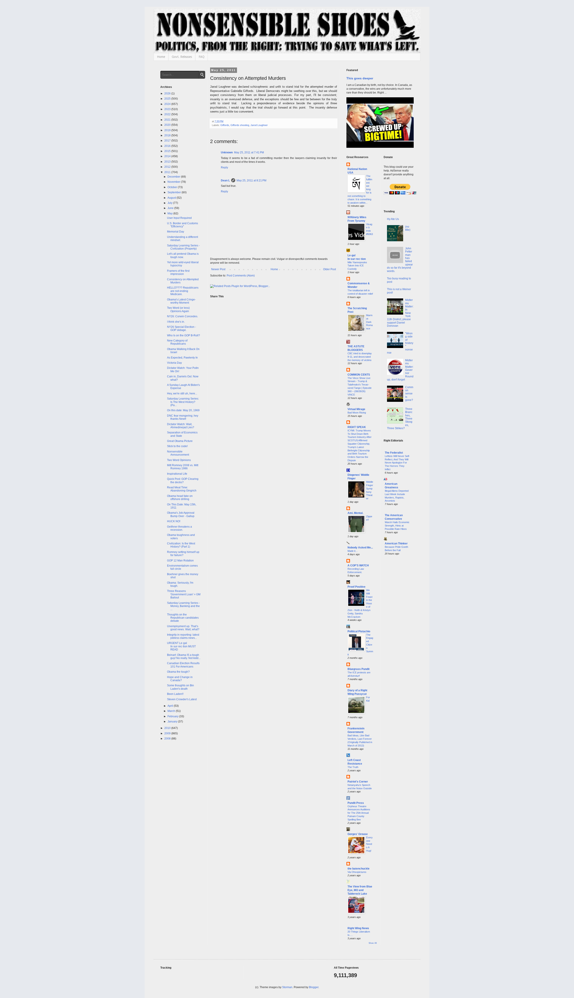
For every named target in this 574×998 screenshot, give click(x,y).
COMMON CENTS (359, 374)
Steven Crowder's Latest (182, 699)
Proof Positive (356, 586)
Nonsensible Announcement (178, 453)
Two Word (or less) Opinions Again (178, 309)
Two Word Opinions (179, 460)
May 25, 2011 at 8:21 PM (251, 180)
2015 (167, 151)
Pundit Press (356, 802)
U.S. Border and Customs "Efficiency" (182, 225)
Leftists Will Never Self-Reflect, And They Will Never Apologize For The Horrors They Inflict (397, 463)
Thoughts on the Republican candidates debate (183, 618)
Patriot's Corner (358, 781)
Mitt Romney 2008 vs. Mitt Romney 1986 (182, 467)
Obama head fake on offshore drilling (180, 497)
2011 (167, 172)
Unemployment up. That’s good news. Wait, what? (183, 628)
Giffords (224, 125)
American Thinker (396, 543)
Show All (373, 943)
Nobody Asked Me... (360, 547)
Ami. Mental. (355, 513)
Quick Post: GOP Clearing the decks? (182, 480)
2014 (167, 156)
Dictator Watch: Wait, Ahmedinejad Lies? (180, 426)
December (174, 176)
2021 (167, 119)
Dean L (225, 180)
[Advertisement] (399, 631)
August (172, 197)
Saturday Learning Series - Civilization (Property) (183, 247)
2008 (167, 738)
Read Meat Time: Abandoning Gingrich (181, 489)
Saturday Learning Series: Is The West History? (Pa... (183, 402)
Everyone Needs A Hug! (369, 844)
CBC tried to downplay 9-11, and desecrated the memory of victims (360, 356)
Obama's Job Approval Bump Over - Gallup (180, 514)
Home (161, 57)
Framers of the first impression (178, 272)
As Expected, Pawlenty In (182, 357)
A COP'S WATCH (358, 565)
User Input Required (179, 218)
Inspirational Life (177, 473)
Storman (287, 987)
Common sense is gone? (409, 394)
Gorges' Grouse (358, 834)
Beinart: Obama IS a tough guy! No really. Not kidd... (183, 656)
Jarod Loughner (259, 125)
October (172, 187)
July (170, 202)
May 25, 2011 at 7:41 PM (249, 152)
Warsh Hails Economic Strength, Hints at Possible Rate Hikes (397, 525)
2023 (167, 109)
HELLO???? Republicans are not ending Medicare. (182, 291)
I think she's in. (176, 321)
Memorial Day (175, 231)
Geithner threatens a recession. (179, 528)
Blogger (313, 987)
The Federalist (394, 452)
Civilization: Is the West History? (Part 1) (181, 545)
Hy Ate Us (393, 219)
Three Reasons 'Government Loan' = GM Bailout (183, 594)
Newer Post (218, 269)
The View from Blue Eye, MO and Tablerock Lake (360, 890)
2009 (167, 733)
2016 (167, 146)
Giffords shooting (239, 125)
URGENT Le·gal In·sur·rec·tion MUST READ (181, 646)
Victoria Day (174, 362)
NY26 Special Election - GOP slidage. (181, 328)
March (171, 711)
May (170, 213)
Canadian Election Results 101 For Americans (183, 665)
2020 (167, 124)
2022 (167, 114)
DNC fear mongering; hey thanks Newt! (182, 417)
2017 (167, 140)
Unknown (227, 152)
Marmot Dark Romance (369, 322)
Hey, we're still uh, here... (182, 393)
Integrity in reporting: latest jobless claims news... (183, 636)
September (174, 192)
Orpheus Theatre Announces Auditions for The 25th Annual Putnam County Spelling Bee (359, 813)
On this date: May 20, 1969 (183, 410)
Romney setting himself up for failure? (183, 553)
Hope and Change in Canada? (180, 679)
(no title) (407, 228)
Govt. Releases (182, 57)
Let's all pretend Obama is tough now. (183, 255)
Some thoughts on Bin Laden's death (180, 687)
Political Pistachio (359, 631)
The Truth (353, 767)
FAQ (201, 57)
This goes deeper (359, 78)
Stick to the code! (177, 446)
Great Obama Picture (180, 441)
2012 (167, 166)
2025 (167, 98)
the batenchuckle (359, 868)
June (170, 208)
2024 (167, 104)
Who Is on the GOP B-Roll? (183, 335)
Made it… (353, 551)
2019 (167, 130)
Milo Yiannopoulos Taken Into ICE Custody (357, 265)
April (170, 705)
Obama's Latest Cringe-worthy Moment (181, 301)
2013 (167, 161)
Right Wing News (358, 928)
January (172, 721)
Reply (224, 167)
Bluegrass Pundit (359, 669)
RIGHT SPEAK (357, 427)
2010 (167, 728)
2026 (167, 93)
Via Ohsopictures (357, 872)
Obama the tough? (178, 671)
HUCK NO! (173, 521)
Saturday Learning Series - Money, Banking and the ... (183, 606)
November (174, 181)
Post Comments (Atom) (241, 275)
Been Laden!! (175, 694)
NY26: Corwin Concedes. (182, 316)
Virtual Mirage (356, 409)
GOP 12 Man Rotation (180, 560)
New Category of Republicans (177, 342)
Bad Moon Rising (357, 412)
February (173, 716)
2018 (167, 135)
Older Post (329, 269)
